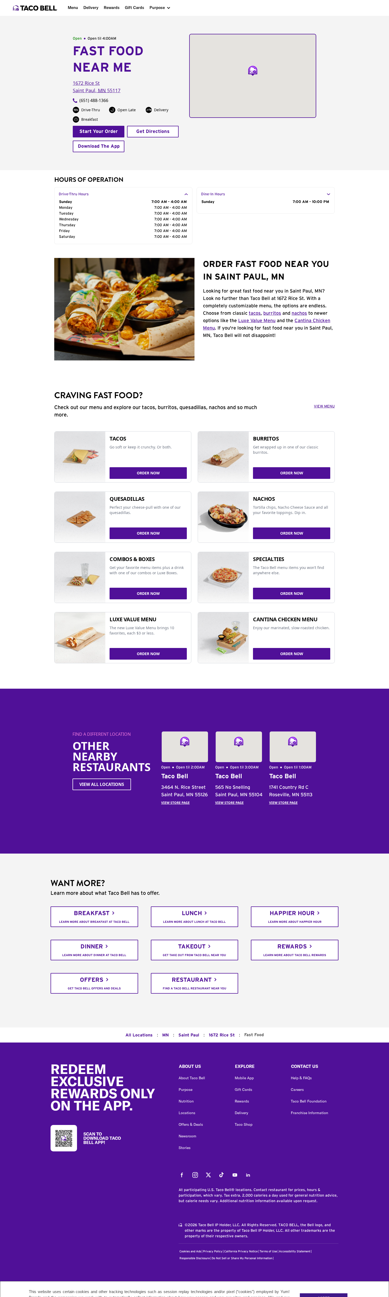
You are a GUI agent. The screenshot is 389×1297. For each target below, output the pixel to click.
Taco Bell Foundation (309, 1101)
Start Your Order (98, 131)
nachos (299, 313)
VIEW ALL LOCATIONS (101, 784)
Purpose (157, 7)
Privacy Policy (212, 1251)
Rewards (112, 7)
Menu (73, 7)
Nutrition (186, 1101)
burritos (272, 313)
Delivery (90, 7)
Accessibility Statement (294, 1251)
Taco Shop (243, 1124)
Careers (297, 1089)
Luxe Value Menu (256, 320)
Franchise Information (309, 1112)
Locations (187, 1112)
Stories (185, 1147)
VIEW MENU (324, 406)
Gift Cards (134, 7)
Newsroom (187, 1136)
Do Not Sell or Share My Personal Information (242, 1258)
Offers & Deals (191, 1124)
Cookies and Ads (190, 1251)
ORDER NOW (148, 472)
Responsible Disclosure (194, 1258)
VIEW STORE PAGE (175, 802)
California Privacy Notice (241, 1251)
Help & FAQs (301, 1078)
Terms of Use (268, 1251)
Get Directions (153, 131)
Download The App (99, 146)
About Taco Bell (192, 1078)
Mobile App (244, 1078)
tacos (255, 313)
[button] (202, 1067)
